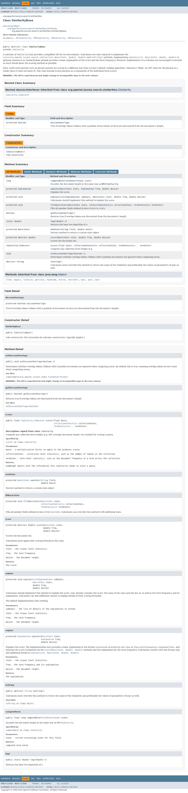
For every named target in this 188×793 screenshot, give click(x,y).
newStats (55, 229)
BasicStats (66, 189)
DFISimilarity (23, 38)
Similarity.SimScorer (17, 95)
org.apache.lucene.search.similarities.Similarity (32, 28)
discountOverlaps (60, 122)
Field (22, 12)
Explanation (24, 189)
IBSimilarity (58, 38)
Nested (14, 12)
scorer (54, 245)
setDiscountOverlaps (62, 253)
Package (16, 3)
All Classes (63, 8)
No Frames (46, 8)
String (64, 229)
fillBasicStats (59, 205)
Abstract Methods (81, 172)
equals (17, 280)
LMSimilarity (75, 38)
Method (39, 12)
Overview (5, 3)
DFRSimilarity (41, 38)
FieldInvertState (74, 181)
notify (62, 280)
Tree (38, 3)
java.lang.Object (11, 26)
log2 (53, 221)
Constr (29, 12)
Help (58, 3)
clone (9, 280)
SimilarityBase (14, 151)
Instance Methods (56, 172)
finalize (28, 280)
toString (55, 261)
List (62, 197)
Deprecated (48, 3)
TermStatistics (142, 205)
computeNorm (57, 181)
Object (62, 274)
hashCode (51, 280)
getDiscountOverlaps (62, 213)
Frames (35, 8)
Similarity (18, 49)
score (53, 237)
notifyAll (73, 280)
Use (33, 3)
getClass (40, 280)
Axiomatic (8, 38)
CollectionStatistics (101, 205)
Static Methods (33, 172)
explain (55, 189)
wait (83, 280)
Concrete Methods (106, 172)
